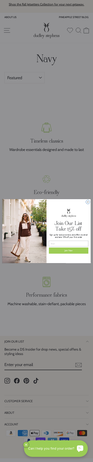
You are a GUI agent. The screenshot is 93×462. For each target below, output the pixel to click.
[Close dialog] (88, 202)
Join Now (68, 250)
